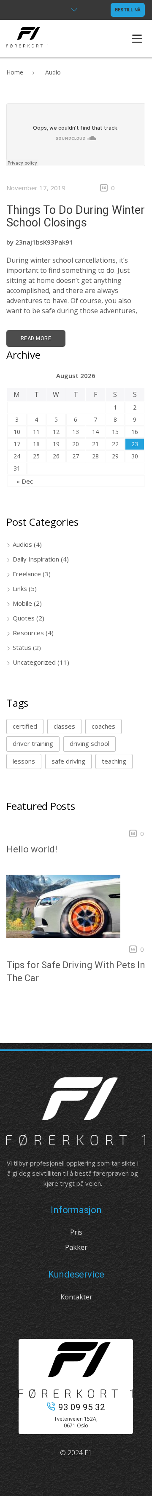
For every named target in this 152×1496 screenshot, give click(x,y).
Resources (28, 632)
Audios (22, 544)
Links (20, 588)
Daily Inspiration (36, 559)
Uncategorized (34, 662)
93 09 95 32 (81, 1407)
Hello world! (31, 849)
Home (14, 72)
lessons (24, 761)
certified (25, 726)
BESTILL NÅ (128, 10)
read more (36, 338)
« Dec (24, 481)
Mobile (22, 603)
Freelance (27, 574)
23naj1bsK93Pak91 (44, 242)
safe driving (68, 761)
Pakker (76, 1247)
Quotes (24, 618)
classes (64, 726)
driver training (33, 743)
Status (22, 647)
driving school (89, 743)
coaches (103, 726)
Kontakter (76, 1297)
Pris (76, 1232)
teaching (114, 761)
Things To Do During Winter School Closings (75, 216)
